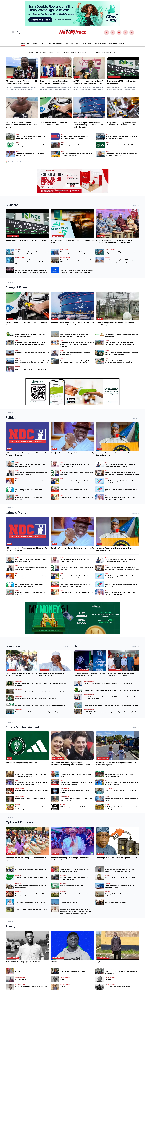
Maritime (38, 52)
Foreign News (57, 43)
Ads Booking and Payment (116, 43)
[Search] (18, 32)
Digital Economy (75, 43)
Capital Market (82, 52)
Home (23, 43)
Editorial (31, 52)
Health (90, 52)
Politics (49, 43)
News (28, 43)
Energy (66, 43)
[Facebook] (125, 32)
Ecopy (114, 52)
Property (58, 52)
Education (97, 52)
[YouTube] (119, 32)
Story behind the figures (69, 52)
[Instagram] (106, 32)
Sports (44, 52)
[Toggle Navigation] (13, 32)
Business (35, 43)
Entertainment (87, 43)
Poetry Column (106, 52)
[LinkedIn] (131, 32)
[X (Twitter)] (112, 32)
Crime (42, 43)
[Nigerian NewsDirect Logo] (72, 32)
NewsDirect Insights (100, 43)
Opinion (51, 52)
